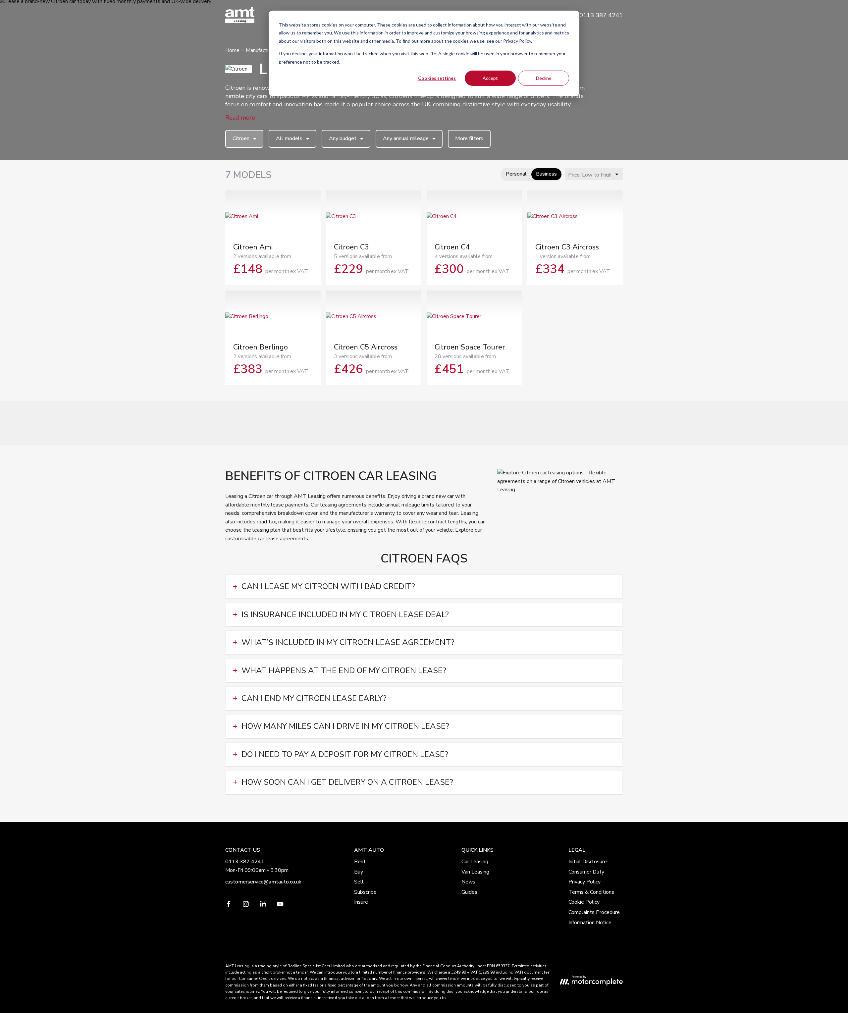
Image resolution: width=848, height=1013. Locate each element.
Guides (469, 892)
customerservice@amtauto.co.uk (263, 881)
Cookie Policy (584, 902)
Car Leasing (474, 861)
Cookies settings (437, 78)
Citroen (241, 138)
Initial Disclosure (587, 861)
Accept (490, 78)
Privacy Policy (584, 881)
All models (289, 138)
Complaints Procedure (594, 912)
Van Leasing (475, 872)
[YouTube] (280, 905)
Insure (361, 902)
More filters (469, 138)
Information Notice (589, 922)
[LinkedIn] (263, 905)
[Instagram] (245, 905)
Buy (358, 872)
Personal (516, 174)
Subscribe (365, 892)
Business (546, 174)
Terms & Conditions (591, 892)
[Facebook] (228, 905)
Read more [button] (240, 118)
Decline (544, 78)
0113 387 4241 (244, 861)
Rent (360, 861)
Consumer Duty (586, 872)
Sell (359, 881)
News (468, 881)
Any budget (342, 138)
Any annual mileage (406, 138)
